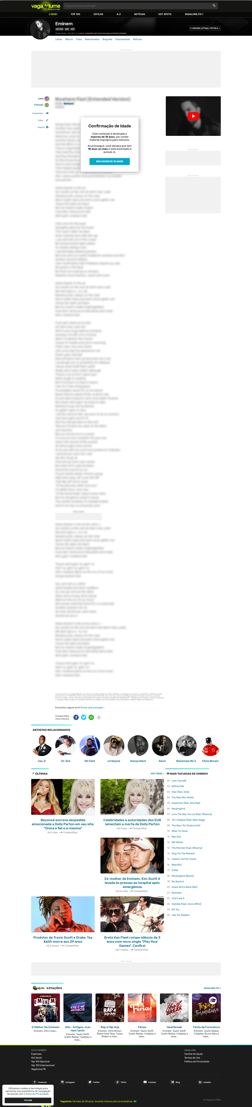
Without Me (178, 786)
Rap (67, 29)
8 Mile (175, 870)
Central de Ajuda (193, 1054)
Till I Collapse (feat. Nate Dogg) (188, 820)
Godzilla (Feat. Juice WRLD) (186, 904)
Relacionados (92, 39)
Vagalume (45, 5)
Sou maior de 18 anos (109, 161)
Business (177, 892)
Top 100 (75, 14)
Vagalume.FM (193, 14)
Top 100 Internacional (43, 1065)
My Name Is (178, 881)
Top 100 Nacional (40, 1061)
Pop (72, 29)
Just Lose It (178, 898)
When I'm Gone (180, 831)
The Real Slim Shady (183, 797)
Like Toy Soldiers (181, 915)
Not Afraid (177, 842)
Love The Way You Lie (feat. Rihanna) (192, 814)
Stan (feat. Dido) (180, 792)
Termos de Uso (192, 1057)
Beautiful (177, 864)
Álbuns (69, 39)
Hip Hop (59, 29)
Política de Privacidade (196, 1061)
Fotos (79, 39)
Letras (58, 39)
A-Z (119, 14)
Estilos (98, 14)
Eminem (64, 23)
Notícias (139, 14)
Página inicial (60, 33)
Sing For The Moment (183, 853)
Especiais (36, 1054)
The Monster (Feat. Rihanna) (187, 848)
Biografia (107, 39)
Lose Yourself (179, 780)
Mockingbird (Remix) (183, 876)
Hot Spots (164, 14)
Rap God (176, 836)
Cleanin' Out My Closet (184, 859)
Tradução (38, 105)
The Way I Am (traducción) (186, 825)
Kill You (176, 909)
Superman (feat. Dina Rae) (186, 803)
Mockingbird (178, 808)
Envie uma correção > (92, 707)
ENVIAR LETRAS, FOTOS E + (206, 28)
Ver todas (156, 773)
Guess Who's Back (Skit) (184, 887)
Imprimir (41, 127)
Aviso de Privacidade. (37, 1094)
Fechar (28, 1100)
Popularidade (122, 39)
